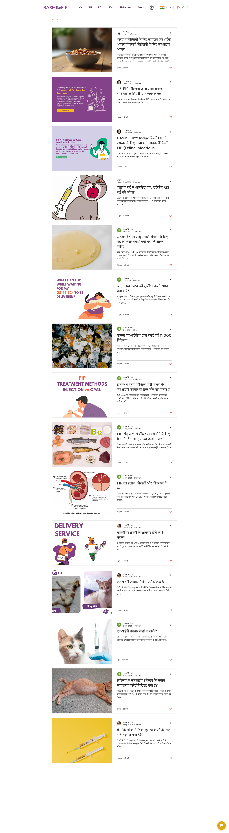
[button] (90, 7)
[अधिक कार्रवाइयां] (171, 33)
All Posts (55, 19)
